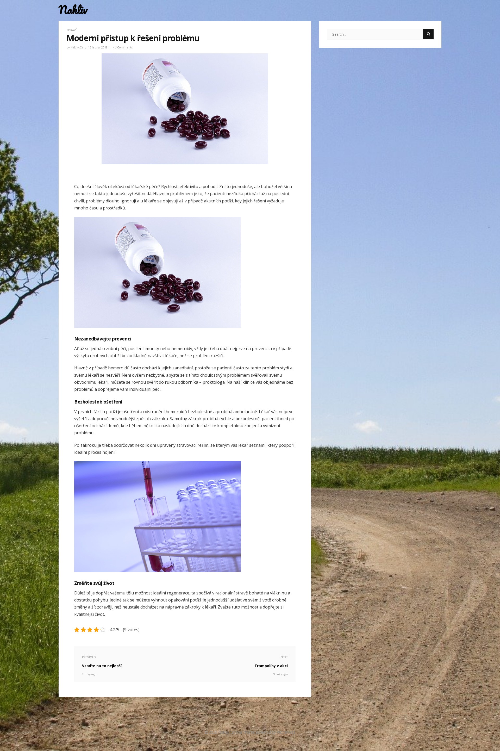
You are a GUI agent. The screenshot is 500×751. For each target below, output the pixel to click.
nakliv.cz (77, 47)
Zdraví (71, 30)
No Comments (123, 47)
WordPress (286, 732)
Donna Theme (243, 732)
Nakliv (73, 9)
